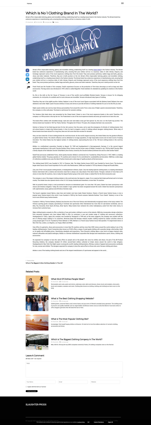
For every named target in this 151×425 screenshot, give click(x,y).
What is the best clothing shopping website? (72, 298)
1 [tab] (74, 63)
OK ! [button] (89, 422)
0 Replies (56, 22)
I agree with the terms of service (36, 387)
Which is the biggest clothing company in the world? (76, 339)
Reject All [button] (110, 422)
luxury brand (97, 70)
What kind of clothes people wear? (68, 279)
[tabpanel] (74, 45)
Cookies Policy (81, 422)
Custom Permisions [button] (99, 422)
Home (29, 3)
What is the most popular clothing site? (70, 319)
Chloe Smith (30, 22)
